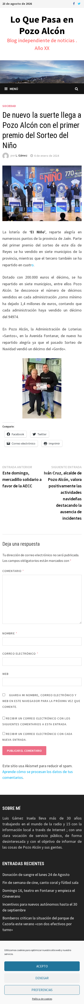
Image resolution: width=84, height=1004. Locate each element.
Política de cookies (42, 998)
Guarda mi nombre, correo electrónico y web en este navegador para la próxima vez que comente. (41, 701)
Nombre (9, 633)
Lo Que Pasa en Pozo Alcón (41, 25)
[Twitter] (79, 3)
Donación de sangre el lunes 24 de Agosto (36, 874)
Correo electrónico (20, 653)
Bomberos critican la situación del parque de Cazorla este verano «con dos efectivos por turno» (38, 924)
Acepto (42, 966)
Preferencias (42, 990)
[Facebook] (74, 3)
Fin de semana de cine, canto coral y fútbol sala (40, 882)
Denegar (42, 978)
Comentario (13, 571)
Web (5, 674)
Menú (14, 89)
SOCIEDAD (9, 106)
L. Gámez (21, 156)
